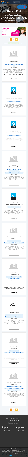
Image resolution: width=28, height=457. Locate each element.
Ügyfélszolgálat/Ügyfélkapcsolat (14, 390)
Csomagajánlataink (16, 418)
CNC (14, 65)
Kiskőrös (14, 136)
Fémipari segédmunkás (14, 171)
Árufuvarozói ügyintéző (9, 242)
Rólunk (7, 418)
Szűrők (22, 7)
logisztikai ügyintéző (19, 242)
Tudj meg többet (16, 455)
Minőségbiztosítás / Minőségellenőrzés (14, 315)
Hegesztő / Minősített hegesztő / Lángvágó (14, 172)
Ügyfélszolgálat (13, 423)
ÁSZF (5, 428)
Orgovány (14, 354)
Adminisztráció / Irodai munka (14, 240)
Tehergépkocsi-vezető (14, 350)
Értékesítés (18, 101)
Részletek (14, 78)
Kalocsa (14, 102)
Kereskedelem (11, 101)
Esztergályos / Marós (9, 64)
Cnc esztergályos (19, 64)
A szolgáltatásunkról (13, 420)
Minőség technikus (9, 316)
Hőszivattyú (19, 276)
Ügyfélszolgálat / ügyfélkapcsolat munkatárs (14, 388)
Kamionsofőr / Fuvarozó (10, 352)
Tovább (10, 455)
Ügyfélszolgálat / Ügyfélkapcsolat (14, 386)
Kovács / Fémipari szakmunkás (14, 169)
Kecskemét (14, 67)
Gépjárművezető (19, 352)
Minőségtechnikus (19, 316)
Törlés (21, 43)
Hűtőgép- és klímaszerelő (14, 278)
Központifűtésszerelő (10, 276)
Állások (17, 2)
